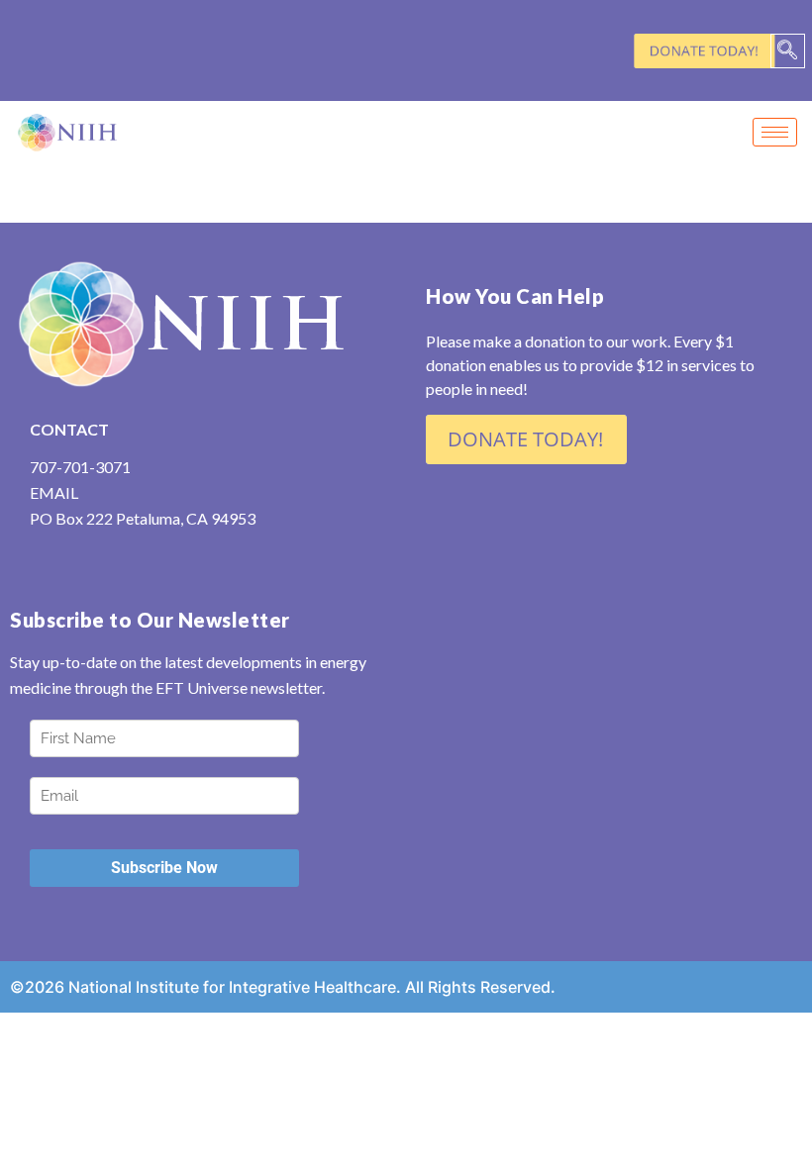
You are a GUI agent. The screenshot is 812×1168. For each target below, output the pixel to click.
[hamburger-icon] (775, 132)
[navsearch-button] (787, 51)
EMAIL (54, 492)
